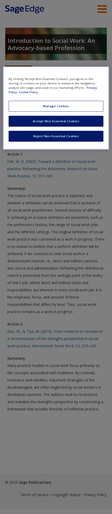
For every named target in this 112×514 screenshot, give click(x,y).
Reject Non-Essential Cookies (56, 136)
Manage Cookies (56, 106)
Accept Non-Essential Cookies (56, 121)
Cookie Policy (28, 92)
